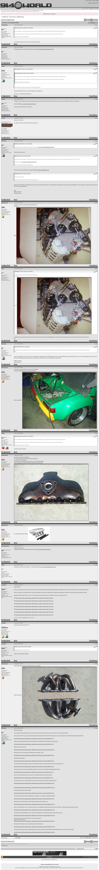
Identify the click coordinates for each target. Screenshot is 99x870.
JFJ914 (3, 433)
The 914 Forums (12, 16)
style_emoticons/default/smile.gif (44, 549)
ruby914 (3, 99)
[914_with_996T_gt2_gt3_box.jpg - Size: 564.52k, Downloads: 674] (59, 400)
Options (92, 22)
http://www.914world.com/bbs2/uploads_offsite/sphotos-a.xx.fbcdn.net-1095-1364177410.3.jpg (34, 603)
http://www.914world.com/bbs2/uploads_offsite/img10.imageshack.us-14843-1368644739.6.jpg (34, 766)
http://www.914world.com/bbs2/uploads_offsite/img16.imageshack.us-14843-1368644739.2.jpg (34, 744)
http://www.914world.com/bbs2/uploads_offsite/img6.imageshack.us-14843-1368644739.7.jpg (34, 772)
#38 (96, 643)
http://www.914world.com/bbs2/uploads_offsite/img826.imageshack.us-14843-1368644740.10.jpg (35, 787)
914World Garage (20, 16)
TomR (3, 268)
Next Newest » (94, 837)
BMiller (3, 564)
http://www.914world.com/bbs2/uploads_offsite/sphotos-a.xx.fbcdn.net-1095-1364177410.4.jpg (34, 606)
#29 (96, 343)
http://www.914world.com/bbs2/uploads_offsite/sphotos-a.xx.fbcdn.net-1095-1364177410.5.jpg (34, 609)
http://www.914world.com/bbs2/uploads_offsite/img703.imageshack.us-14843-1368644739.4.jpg (35, 755)
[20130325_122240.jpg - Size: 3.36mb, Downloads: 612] (59, 695)
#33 (96, 525)
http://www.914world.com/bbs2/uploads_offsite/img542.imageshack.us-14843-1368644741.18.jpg (35, 832)
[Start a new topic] (94, 19)
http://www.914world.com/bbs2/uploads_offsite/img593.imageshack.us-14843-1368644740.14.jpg (35, 809)
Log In (51, 13)
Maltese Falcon (5, 202)
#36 (96, 584)
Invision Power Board (45, 859)
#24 (96, 99)
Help (84, 8)
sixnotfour (4, 622)
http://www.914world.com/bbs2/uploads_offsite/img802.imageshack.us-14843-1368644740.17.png (35, 826)
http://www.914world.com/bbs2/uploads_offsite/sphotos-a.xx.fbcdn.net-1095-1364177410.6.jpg (34, 612)
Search (87, 8)
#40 (96, 728)
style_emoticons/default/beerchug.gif (48, 566)
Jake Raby (4, 584)
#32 (96, 455)
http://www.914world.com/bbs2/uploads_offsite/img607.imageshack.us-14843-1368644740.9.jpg (35, 783)
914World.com (5, 16)
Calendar (97, 8)
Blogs (97, 0)
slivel (7, 845)
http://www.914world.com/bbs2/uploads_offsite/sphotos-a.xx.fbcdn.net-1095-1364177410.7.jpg (34, 614)
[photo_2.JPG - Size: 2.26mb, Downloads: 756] (53, 235)
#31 (96, 433)
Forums (90, 0)
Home (87, 0)
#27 (96, 202)
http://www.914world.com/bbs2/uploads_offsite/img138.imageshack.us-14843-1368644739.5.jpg (35, 760)
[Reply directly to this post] (95, 114)
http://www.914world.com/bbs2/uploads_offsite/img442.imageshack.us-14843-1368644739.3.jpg (35, 749)
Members (92, 8)
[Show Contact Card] (6, 114)
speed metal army (5, 546)
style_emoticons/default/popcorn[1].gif (28, 103)
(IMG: (15, 738)
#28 (96, 268)
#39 (96, 663)
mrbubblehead (4, 24)
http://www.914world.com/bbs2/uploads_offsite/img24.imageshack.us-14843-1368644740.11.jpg (35, 793)
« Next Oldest (81, 837)
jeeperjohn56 (4, 47)
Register (53, 13)
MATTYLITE (4, 140)
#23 (96, 66)
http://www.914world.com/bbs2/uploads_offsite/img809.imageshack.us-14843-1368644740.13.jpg (35, 804)
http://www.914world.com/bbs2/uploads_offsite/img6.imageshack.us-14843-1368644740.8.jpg (34, 777)
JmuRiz (3, 66)
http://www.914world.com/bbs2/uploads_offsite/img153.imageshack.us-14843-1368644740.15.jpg (35, 815)
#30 (96, 367)
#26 (96, 140)
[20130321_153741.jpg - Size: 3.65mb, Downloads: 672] (51, 492)
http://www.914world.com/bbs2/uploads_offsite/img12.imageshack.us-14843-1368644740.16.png (35, 821)
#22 (96, 47)
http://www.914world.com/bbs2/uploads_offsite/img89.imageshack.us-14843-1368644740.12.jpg (35, 798)
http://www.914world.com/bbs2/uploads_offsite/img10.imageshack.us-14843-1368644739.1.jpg (34, 738)
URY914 (3, 118)
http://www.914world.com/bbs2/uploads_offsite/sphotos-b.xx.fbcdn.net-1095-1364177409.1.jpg (34, 598)
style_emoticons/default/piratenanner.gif (45, 49)
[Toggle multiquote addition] (91, 114)
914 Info (94, 0)
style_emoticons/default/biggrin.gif (42, 170)
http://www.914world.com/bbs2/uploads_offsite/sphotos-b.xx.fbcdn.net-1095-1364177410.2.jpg (34, 600)
